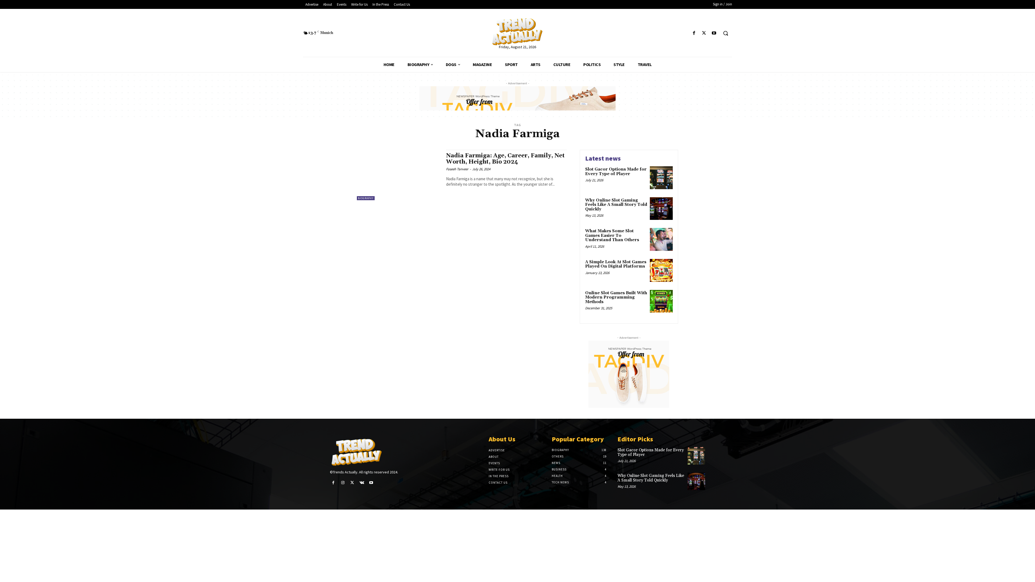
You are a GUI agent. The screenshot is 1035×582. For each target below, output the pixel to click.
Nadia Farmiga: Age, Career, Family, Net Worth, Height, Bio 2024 (505, 158)
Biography (366, 198)
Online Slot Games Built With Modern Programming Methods (616, 297)
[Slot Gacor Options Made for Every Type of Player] (661, 177)
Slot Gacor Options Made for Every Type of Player (616, 171)
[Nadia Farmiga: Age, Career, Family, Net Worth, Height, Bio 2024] (399, 175)
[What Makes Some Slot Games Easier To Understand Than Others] (661, 239)
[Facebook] (694, 33)
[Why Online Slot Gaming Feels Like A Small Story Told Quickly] (661, 208)
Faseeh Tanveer (457, 169)
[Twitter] (704, 33)
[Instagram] (342, 482)
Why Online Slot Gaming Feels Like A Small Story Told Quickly (616, 205)
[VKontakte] (361, 482)
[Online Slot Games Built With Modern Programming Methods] (661, 301)
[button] (725, 33)
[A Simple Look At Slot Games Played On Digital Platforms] (661, 270)
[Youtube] (714, 33)
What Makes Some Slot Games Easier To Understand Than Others (612, 235)
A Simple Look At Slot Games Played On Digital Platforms (615, 264)
